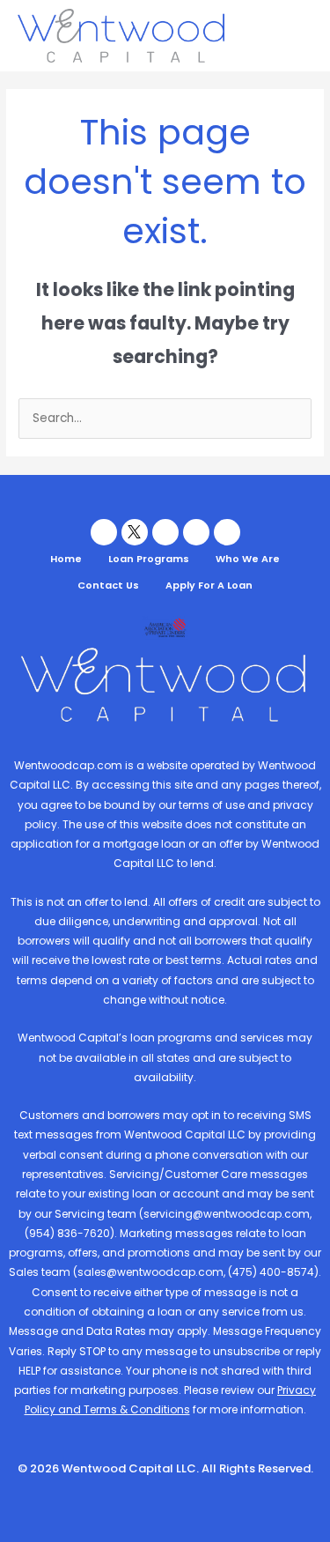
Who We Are (248, 559)
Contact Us (108, 585)
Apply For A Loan (209, 585)
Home (66, 559)
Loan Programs (148, 559)
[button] (298, 35)
